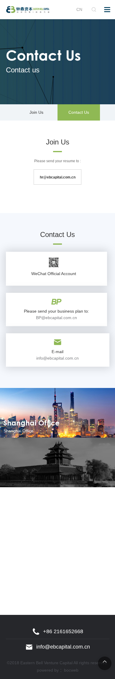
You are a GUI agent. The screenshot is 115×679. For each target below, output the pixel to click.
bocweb (71, 670)
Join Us (36, 112)
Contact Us (78, 112)
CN (79, 9)
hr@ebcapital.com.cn (57, 177)
